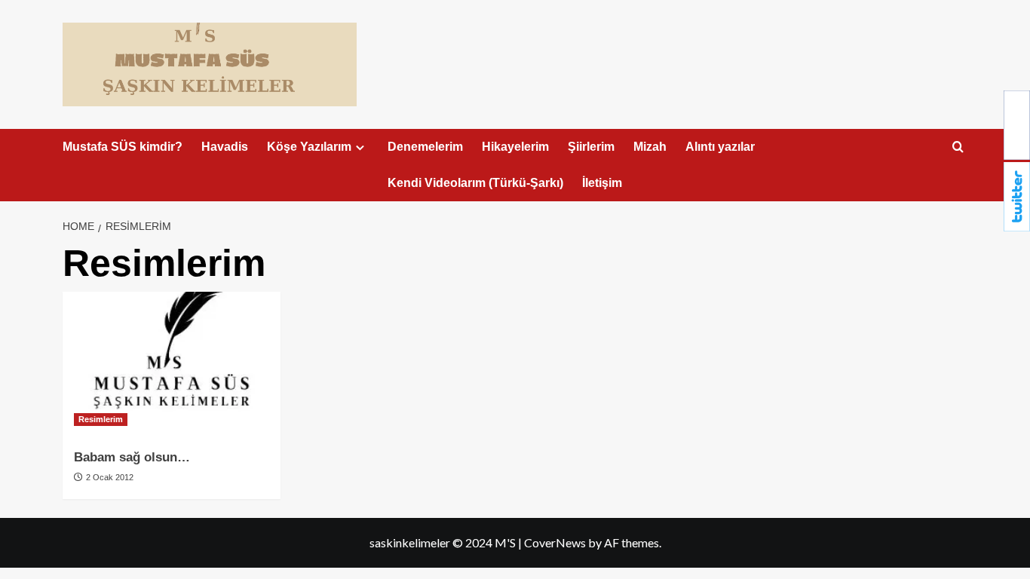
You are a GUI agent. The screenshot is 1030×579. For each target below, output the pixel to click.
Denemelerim (425, 146)
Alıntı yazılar (720, 146)
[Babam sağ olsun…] (171, 364)
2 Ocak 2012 (108, 477)
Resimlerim (100, 419)
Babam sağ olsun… (132, 457)
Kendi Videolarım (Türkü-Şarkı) (475, 182)
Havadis (224, 146)
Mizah (650, 146)
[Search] (958, 147)
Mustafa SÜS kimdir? (122, 146)
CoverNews (555, 542)
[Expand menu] (360, 147)
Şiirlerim (591, 146)
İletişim (602, 182)
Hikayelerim (515, 146)
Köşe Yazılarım (309, 146)
